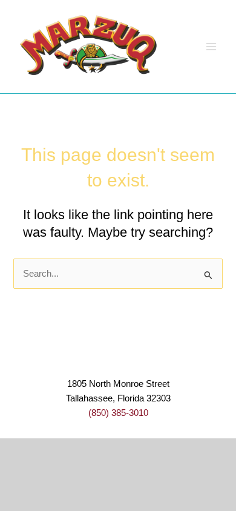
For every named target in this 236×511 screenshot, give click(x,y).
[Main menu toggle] (211, 46)
